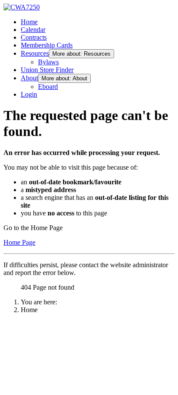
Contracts (34, 37)
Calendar (33, 29)
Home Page (19, 242)
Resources (35, 53)
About (29, 78)
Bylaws (48, 62)
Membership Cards (47, 45)
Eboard (48, 86)
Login (29, 94)
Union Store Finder (47, 69)
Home (29, 21)
